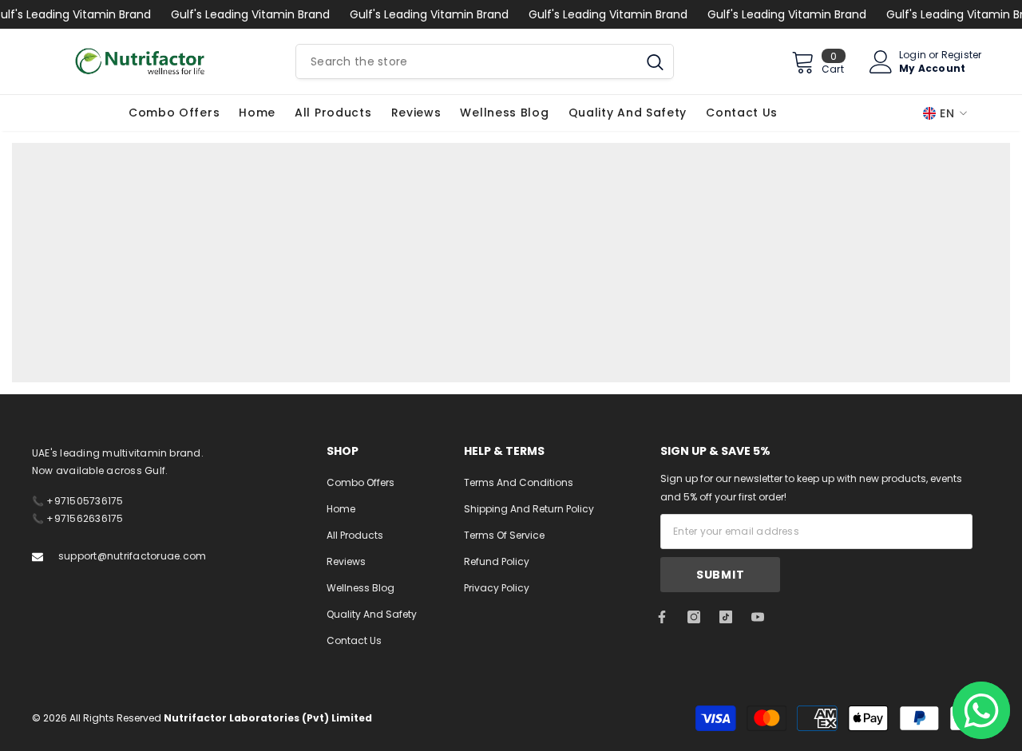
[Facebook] (662, 617)
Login (912, 55)
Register (961, 55)
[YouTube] (758, 617)
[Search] (484, 61)
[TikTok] (726, 617)
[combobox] (466, 61)
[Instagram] (694, 617)
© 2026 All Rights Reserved (202, 718)
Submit (720, 575)
